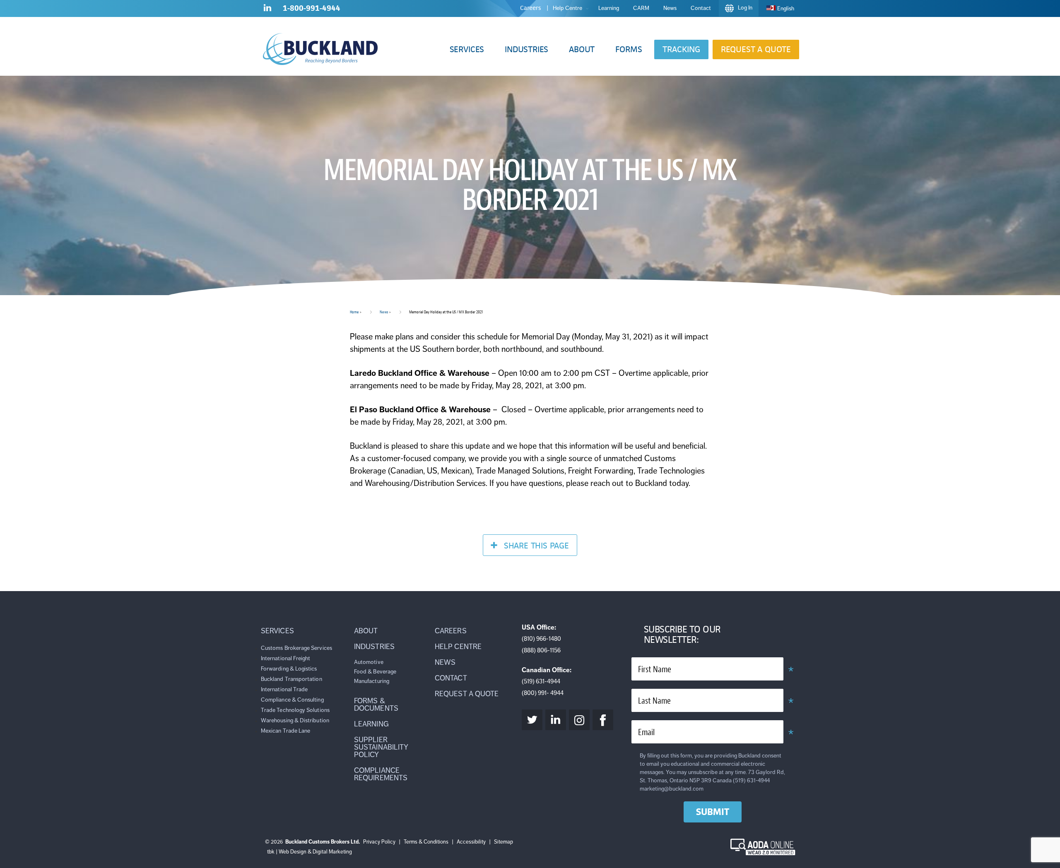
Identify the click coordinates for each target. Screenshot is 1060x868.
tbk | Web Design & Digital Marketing (309, 852)
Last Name (654, 701)
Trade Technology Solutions (295, 710)
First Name (654, 669)
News (384, 312)
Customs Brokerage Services (296, 648)
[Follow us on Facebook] (603, 719)
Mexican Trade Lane (285, 730)
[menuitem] (780, 8)
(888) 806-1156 (541, 650)
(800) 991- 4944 (543, 693)
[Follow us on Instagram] (579, 719)
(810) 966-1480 (541, 638)
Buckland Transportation (291, 679)
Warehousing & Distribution (295, 720)
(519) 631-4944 (541, 681)
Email (646, 732)
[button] (466, 49)
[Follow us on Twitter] (532, 719)
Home (354, 312)
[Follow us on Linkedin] (267, 9)
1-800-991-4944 (311, 8)
